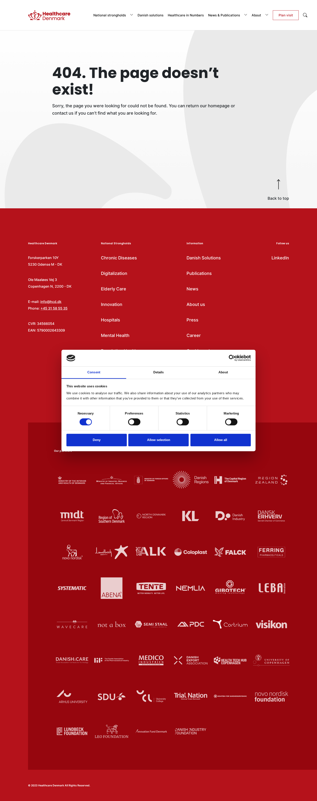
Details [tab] (158, 372)
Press (192, 320)
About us (196, 304)
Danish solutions (150, 15)
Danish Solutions (204, 257)
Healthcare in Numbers (186, 15)
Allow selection (158, 440)
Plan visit (286, 15)
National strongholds (110, 15)
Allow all (220, 440)
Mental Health (115, 335)
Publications (199, 273)
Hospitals (110, 320)
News (192, 288)
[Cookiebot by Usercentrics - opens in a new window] (232, 358)
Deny (96, 440)
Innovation (111, 304)
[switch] (134, 422)
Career (194, 335)
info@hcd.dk (50, 301)
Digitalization (114, 273)
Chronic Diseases (119, 257)
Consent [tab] (93, 372)
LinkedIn (280, 257)
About (257, 15)
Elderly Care (113, 288)
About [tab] (223, 372)
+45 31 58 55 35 (54, 308)
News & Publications (224, 15)
